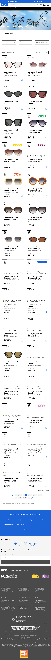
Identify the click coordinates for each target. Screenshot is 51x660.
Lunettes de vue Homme (6, 587)
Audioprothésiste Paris (23, 634)
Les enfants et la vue (22, 603)
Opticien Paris (4, 631)
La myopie (20, 602)
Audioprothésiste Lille (44, 634)
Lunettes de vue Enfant (6, 588)
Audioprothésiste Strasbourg (20, 635)
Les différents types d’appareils (7, 603)
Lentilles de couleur (39, 587)
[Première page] (10, 495)
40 (21, 497)
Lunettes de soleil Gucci (35, 73)
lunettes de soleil (19, 638)
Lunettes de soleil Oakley (23, 592)
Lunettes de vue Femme (6, 586)
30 (18, 497)
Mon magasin (39, 1)
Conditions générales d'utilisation (42, 610)
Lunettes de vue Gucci (11, 74)
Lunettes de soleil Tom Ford (35, 334)
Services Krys (21, 601)
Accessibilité (37, 611)
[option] (9, 38)
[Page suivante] (32, 498)
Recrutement (38, 606)
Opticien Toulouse (11, 631)
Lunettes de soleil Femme (23, 586)
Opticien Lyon (18, 631)
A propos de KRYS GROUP (40, 603)
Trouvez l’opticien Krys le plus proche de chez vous (39, 644)
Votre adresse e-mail (13, 554)
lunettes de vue (12, 638)
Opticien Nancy (15, 634)
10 (38, 495)
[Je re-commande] (41, 4)
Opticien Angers (8, 634)
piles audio (26, 638)
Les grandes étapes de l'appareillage (8, 602)
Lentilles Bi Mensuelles (39, 589)
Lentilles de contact (39, 584)
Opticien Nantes (33, 631)
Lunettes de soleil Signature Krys (35, 132)
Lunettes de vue (4, 584)
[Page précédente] (12, 495)
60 (26, 497)
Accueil (2, 33)
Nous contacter (19, 621)
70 (28, 497)
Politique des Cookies (39, 609)
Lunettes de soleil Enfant (23, 588)
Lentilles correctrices (39, 586)
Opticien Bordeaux (26, 631)
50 (23, 497)
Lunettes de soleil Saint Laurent (11, 421)
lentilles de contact (5, 638)
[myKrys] (38, 4)
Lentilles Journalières (39, 588)
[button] (44, 5)
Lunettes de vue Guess (5, 589)
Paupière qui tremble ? (22, 608)
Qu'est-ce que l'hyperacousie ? (7, 606)
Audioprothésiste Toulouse (34, 634)
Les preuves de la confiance (40, 601)
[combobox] (9, 38)
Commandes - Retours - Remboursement (20, 623)
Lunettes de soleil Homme (23, 587)
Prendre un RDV (14, 1)
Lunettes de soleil (21, 584)
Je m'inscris (25, 561)
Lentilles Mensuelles (39, 590)
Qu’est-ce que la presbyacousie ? (7, 607)
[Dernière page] (35, 498)
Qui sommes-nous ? (39, 600)
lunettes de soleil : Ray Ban (29, 643)
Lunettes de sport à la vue (6, 595)
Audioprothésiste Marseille (31, 635)
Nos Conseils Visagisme (23, 600)
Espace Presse (38, 602)
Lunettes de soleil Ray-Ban (23, 590)
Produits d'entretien (39, 591)
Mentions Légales (38, 608)
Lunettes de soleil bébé (22, 589)
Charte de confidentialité (40, 607)
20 (16, 497)
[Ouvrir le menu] (48, 5)
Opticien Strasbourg (41, 631)
